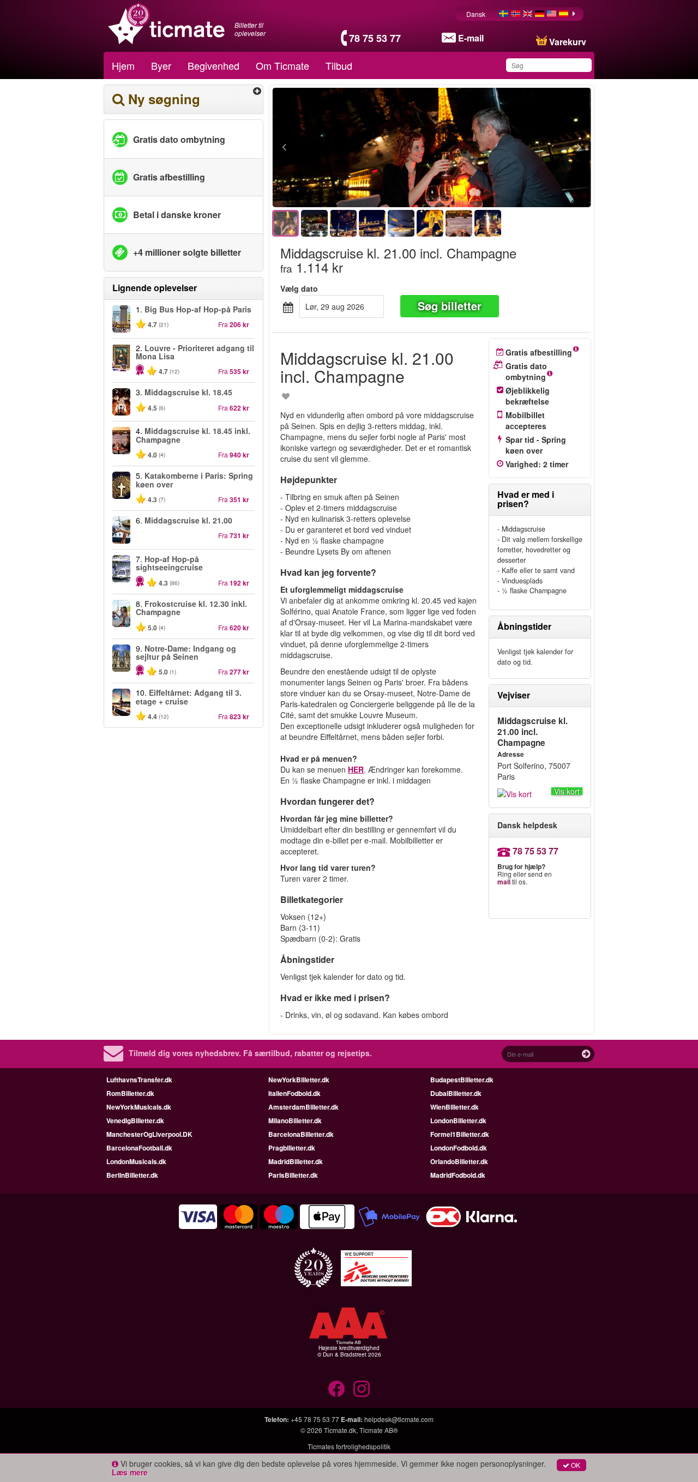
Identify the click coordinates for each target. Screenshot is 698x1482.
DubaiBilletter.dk (456, 1093)
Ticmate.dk (340, 1430)
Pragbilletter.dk (291, 1148)
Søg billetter (450, 306)
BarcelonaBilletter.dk (301, 1134)
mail (503, 882)
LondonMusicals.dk (136, 1161)
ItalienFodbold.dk (294, 1093)
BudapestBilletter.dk (462, 1080)
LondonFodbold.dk (458, 1148)
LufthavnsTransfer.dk (139, 1080)
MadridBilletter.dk (295, 1161)
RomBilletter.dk (130, 1093)
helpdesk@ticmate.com (399, 1419)
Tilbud (339, 65)
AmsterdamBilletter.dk (303, 1107)
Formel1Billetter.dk (459, 1134)
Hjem (123, 65)
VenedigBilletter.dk (135, 1120)
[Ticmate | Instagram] (361, 1389)
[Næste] (519, 148)
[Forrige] (344, 148)
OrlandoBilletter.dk (459, 1161)
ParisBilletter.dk (293, 1175)
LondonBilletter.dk (458, 1120)
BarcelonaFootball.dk (139, 1148)
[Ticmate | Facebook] (336, 1389)
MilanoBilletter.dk (295, 1120)
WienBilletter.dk (454, 1107)
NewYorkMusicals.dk (138, 1107)
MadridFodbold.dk (457, 1175)
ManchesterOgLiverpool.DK (149, 1134)
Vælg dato (299, 288)
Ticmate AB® (378, 1430)
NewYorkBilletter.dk (298, 1080)
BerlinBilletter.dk (132, 1175)
